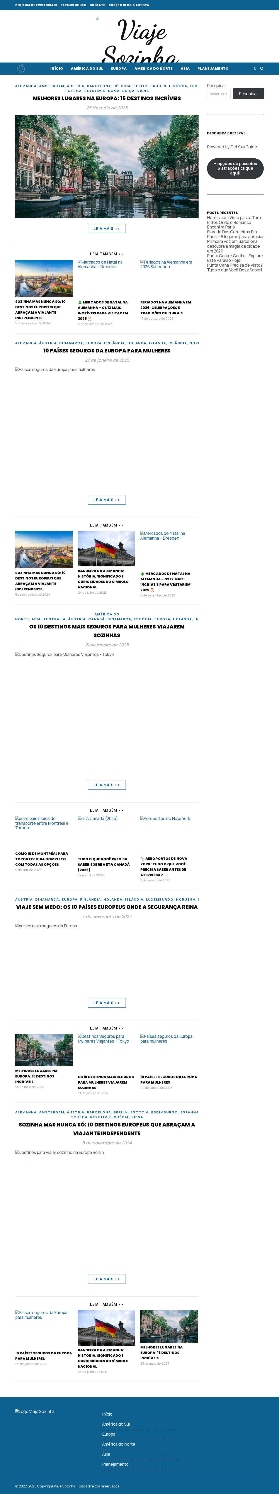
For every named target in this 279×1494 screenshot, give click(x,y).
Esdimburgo (164, 1112)
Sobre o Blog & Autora (129, 5)
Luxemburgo (160, 899)
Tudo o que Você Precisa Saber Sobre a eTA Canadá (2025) (104, 864)
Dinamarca (71, 343)
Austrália (54, 619)
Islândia (178, 343)
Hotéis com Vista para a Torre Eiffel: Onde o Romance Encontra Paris (234, 222)
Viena (143, 90)
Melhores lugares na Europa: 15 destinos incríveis (107, 98)
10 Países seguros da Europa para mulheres (106, 350)
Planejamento (212, 68)
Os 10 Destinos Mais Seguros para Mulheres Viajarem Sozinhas (106, 1082)
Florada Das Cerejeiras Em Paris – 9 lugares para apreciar (235, 234)
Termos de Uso (74, 5)
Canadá (96, 619)
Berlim (140, 86)
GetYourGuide (243, 147)
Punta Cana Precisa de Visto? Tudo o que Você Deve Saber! (235, 267)
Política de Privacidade (36, 5)
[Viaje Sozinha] (139, 43)
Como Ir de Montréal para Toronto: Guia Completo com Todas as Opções (41, 859)
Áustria (75, 86)
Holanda (137, 343)
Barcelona (99, 86)
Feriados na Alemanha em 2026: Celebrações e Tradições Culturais (165, 308)
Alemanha (26, 86)
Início (56, 68)
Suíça (128, 90)
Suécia (121, 1117)
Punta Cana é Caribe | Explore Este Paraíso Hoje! (235, 258)
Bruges (158, 86)
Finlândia (114, 343)
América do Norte (153, 68)
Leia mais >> (107, 228)
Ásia (185, 68)
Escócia (178, 86)
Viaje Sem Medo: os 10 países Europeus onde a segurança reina (107, 907)
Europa (119, 68)
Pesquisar (216, 85)
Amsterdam (51, 86)
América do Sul (87, 68)
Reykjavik (94, 90)
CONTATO (98, 5)
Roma (114, 90)
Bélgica (122, 86)
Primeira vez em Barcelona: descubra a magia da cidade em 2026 (233, 246)
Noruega (186, 899)
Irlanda (157, 343)
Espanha (189, 1112)
